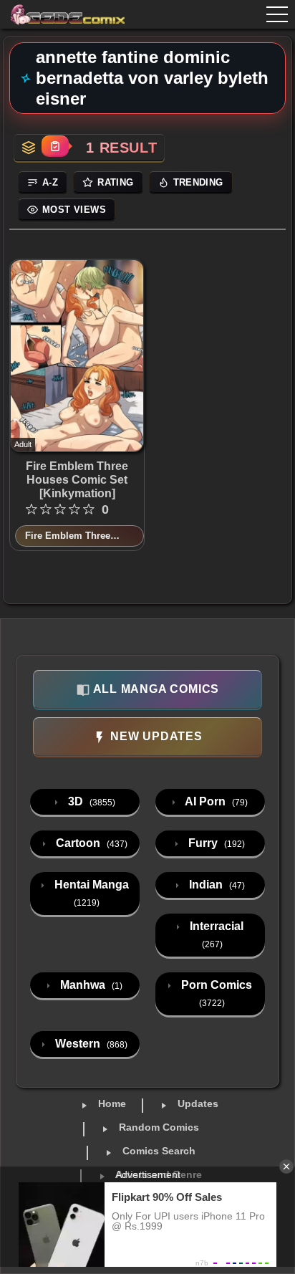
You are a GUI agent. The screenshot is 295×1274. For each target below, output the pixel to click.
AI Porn (215, 801)
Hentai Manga (90, 893)
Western (89, 1044)
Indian (215, 884)
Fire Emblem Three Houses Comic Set (67, 536)
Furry (215, 843)
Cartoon (90, 843)
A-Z (50, 182)
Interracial (215, 934)
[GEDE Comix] (65, 14)
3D (90, 801)
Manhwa (89, 985)
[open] (277, 14)
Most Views (74, 209)
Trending (198, 182)
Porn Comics (215, 993)
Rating (115, 182)
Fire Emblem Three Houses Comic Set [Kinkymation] (77, 479)
